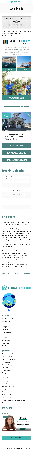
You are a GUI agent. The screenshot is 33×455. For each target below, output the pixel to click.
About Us (5, 381)
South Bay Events (8, 354)
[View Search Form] (2, 1)
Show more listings (16, 438)
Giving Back (6, 370)
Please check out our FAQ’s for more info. (16, 273)
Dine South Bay (7, 365)
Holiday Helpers (7, 362)
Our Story (5, 384)
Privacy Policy (6, 395)
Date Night (5, 367)
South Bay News (7, 356)
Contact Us (6, 392)
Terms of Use (6, 397)
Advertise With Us (8, 386)
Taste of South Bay (8, 359)
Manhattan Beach (8, 318)
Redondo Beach (7, 321)
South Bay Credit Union (19, 49)
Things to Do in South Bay (10, 373)
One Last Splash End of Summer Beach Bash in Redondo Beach (14, 136)
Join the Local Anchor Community (13, 400)
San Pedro (5, 346)
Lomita (4, 335)
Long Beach (6, 343)
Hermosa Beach (7, 324)
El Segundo (5, 327)
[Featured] (11, 178)
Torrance (5, 329)
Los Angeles (6, 340)
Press (4, 403)
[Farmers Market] (11, 177)
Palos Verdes (6, 332)
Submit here (24, 224)
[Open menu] (30, 2)
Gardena (5, 337)
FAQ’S (4, 389)
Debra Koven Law (9, 429)
